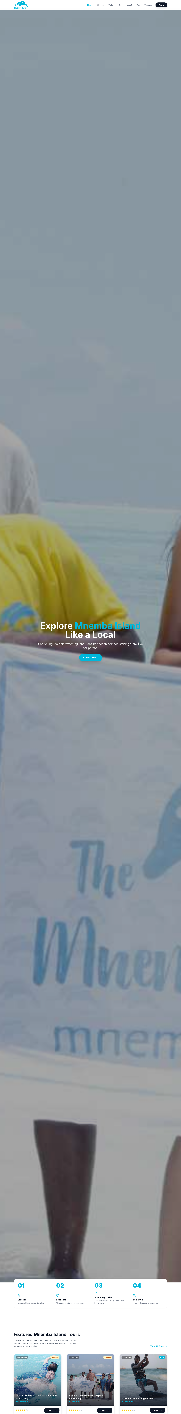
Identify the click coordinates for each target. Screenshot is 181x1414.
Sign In (161, 5)
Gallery (111, 5)
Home (90, 5)
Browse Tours (90, 657)
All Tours (100, 5)
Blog (121, 5)
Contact (148, 5)
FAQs (138, 5)
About (129, 5)
